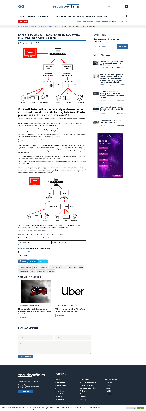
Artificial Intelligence (88, 382)
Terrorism (108, 382)
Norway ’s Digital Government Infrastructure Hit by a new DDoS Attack (92, 21)
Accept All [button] (140, 408)
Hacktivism (90, 16)
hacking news (43, 267)
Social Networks (111, 379)
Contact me (109, 394)
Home (22, 16)
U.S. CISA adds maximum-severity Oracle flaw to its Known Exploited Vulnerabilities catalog (112, 94)
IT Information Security (71, 267)
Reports (83, 397)
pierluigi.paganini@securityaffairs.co (29, 387)
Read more (23, 317)
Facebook (46, 238)
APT (52, 16)
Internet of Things (87, 385)
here (45, 231)
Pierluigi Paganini (24, 43)
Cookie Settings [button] (131, 408)
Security (49, 26)
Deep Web (71, 16)
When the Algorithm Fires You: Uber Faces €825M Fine (70, 310)
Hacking (80, 16)
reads (49, 227)
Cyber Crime (30, 16)
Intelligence (102, 16)
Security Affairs (41, 271)
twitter (44, 261)
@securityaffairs (36, 238)
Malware (102, 113)
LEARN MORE (25, 392)
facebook (23, 261)
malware (81, 267)
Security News (50, 271)
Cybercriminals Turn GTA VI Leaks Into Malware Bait (110, 121)
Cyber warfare (43, 16)
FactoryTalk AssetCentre (42, 120)
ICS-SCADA (40, 26)
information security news (56, 267)
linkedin (34, 261)
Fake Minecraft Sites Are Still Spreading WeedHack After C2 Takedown (111, 109)
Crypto (107, 388)
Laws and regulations (88, 388)
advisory (22, 131)
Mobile (82, 394)
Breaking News (29, 26)
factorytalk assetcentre (25, 267)
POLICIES (108, 391)
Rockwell (32, 271)
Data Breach (61, 16)
